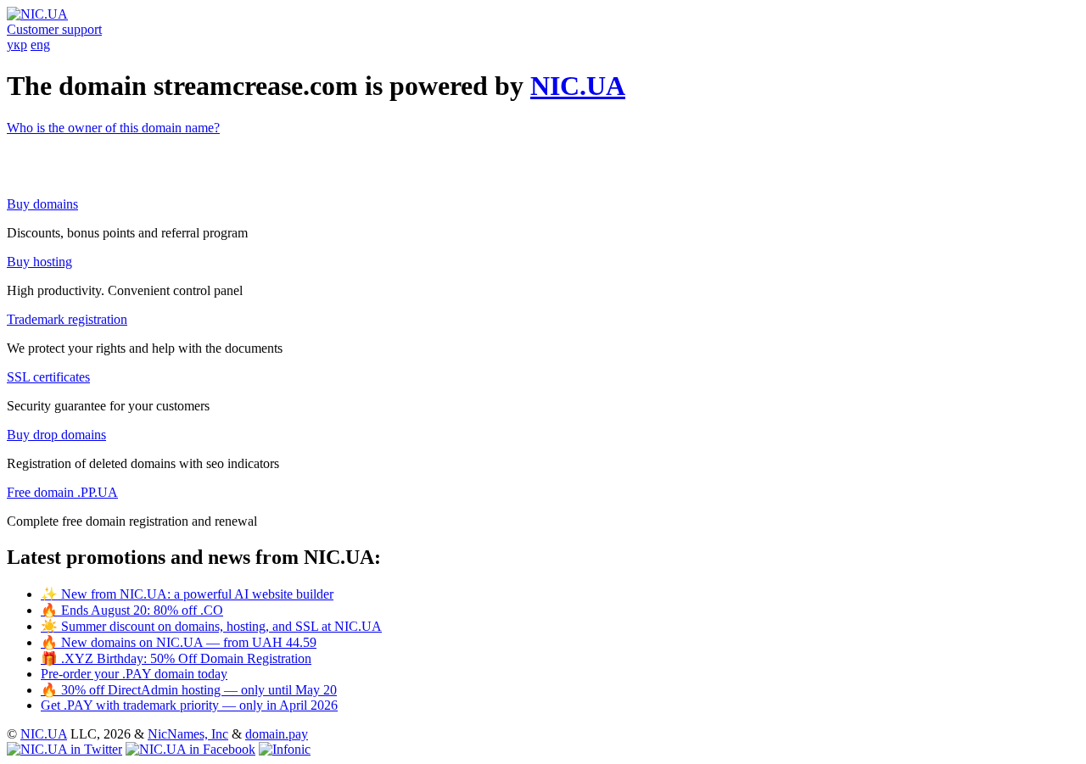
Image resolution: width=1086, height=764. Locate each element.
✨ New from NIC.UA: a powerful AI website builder (187, 594)
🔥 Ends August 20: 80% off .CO (132, 610)
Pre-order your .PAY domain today (134, 673)
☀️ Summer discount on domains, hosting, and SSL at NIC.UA (211, 626)
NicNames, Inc (188, 734)
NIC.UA (577, 85)
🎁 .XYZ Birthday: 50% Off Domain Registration (176, 658)
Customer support (54, 29)
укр (17, 44)
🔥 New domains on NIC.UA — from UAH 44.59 (178, 642)
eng (40, 44)
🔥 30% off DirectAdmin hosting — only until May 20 (189, 690)
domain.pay (276, 734)
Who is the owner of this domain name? (113, 127)
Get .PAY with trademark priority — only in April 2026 (189, 705)
